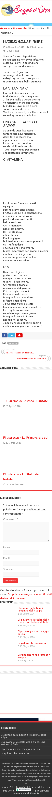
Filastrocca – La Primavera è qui (25, 437)
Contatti (4, 773)
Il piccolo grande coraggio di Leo (33, 632)
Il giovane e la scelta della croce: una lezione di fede (33, 620)
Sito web (8, 569)
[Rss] (26, 783)
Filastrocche (20, 28)
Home (6, 28)
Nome (6, 547)
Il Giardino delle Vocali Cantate (25, 400)
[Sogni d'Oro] (26, 9)
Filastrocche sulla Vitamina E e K (31, 358)
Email (6, 558)
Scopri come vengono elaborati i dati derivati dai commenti (26, 596)
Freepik (34, 793)
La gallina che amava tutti (33, 643)
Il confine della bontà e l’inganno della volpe (31, 609)
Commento (10, 519)
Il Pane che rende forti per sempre (34, 655)
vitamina (13, 343)
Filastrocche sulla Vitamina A (20, 351)
